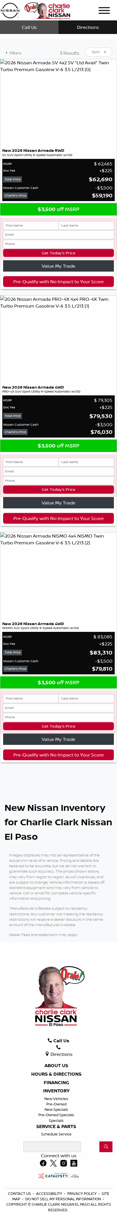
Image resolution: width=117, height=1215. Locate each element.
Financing (56, 1082)
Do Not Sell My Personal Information (63, 1198)
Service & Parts (56, 1126)
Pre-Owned (56, 1104)
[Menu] (104, 11)
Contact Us (20, 1193)
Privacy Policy (82, 1193)
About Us (56, 1065)
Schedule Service (56, 1134)
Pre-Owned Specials (56, 1114)
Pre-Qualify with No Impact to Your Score (58, 281)
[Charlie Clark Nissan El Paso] (35, 10)
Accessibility (49, 1193)
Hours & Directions (56, 1074)
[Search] (105, 1146)
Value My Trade (58, 266)
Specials (56, 1120)
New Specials (56, 1109)
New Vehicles (56, 1098)
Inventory (56, 1091)
